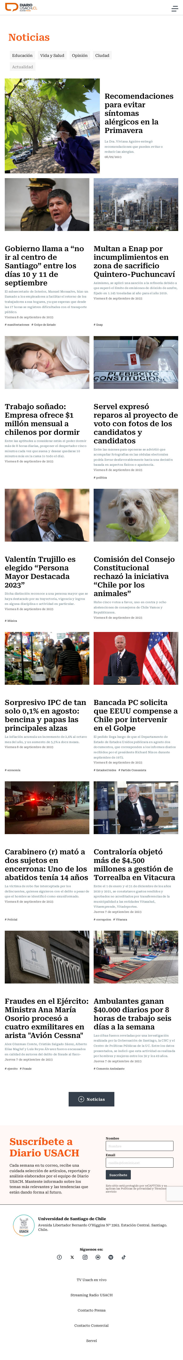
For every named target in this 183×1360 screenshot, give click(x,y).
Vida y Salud (52, 55)
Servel (91, 1340)
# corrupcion (102, 919)
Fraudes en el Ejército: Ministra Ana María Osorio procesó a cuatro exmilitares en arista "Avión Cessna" (47, 1017)
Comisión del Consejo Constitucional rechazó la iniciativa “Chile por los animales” (134, 575)
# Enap (98, 325)
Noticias (96, 1099)
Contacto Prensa (92, 1310)
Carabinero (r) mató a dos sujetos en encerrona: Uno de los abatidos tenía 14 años (46, 864)
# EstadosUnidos (105, 770)
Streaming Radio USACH (92, 1294)
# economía (12, 770)
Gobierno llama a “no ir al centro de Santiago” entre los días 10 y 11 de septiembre (44, 265)
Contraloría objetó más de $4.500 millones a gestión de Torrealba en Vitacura (134, 864)
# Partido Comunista (132, 770)
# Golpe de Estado (43, 325)
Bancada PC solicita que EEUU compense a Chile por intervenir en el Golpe (136, 714)
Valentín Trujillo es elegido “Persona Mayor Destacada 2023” (40, 571)
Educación (22, 55)
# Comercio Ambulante (109, 1068)
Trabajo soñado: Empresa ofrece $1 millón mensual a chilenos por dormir (42, 418)
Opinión (80, 55)
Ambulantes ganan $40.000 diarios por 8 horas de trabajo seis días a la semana (132, 1013)
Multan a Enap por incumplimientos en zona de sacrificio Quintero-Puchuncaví (134, 260)
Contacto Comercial (91, 1325)
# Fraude (25, 1068)
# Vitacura (120, 919)
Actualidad (22, 66)
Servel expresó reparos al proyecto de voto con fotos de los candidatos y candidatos (136, 423)
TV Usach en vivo (92, 1279)
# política (100, 477)
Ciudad (102, 55)
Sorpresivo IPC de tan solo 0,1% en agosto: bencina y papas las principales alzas (45, 714)
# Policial (11, 919)
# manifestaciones (17, 325)
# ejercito (11, 1068)
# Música (11, 621)
